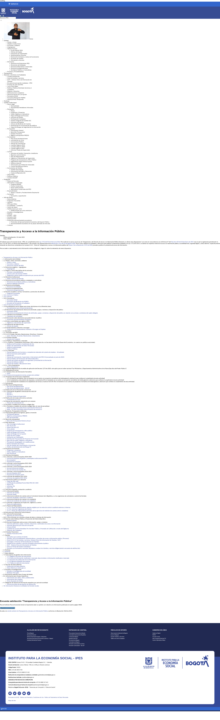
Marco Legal (11, 104)
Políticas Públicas (12, 349)
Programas (7, 179)
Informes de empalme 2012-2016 (17, 478)
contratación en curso (17, 140)
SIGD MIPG (11, 174)
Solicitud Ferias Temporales (15, 99)
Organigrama (11, 47)
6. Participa (6, 551)
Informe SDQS (11, 527)
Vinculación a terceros (17, 60)
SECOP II (10, 394)
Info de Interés (8, 197)
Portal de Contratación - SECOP (76, 645)
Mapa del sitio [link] (12, 700)
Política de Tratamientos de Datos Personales (20, 345)
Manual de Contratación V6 (15, 403)
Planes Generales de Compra (15, 443)
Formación (10, 194)
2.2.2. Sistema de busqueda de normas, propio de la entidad (21, 375)
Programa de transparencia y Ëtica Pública (23, 160)
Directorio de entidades (14, 287)
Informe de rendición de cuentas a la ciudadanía (21, 501)
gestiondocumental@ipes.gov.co (46, 675)
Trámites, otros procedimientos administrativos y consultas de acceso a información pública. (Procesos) (38, 538)
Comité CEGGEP (12, 178)
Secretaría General (31, 635)
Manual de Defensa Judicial (15, 362)
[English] (4, 16)
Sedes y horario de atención (15, 278)
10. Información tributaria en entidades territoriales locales (21, 586)
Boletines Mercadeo (13, 573)
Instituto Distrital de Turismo (34, 640)
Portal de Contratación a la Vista (76, 643)
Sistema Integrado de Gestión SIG (21, 120)
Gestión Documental (17, 169)
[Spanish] (1, 16)
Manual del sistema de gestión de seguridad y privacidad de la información (29, 360)
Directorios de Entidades (18, 65)
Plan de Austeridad (12, 417)
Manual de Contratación (18, 143)
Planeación (10, 109)
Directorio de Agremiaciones (19, 68)
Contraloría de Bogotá (74, 642)
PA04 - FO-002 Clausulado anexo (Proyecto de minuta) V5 (24, 409)
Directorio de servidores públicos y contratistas (21, 282)
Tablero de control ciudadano (118, 638)
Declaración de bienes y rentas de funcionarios (25, 57)
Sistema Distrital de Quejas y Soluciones (36, 636)
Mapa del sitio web (12, 481)
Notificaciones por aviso (14, 209)
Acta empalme (11, 460)
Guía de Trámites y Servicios (117, 636)
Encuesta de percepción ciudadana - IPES (19, 83)
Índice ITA (10, 488)
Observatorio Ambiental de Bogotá (119, 633)
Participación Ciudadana (18, 119)
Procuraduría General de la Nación (77, 633)
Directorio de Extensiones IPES (20, 63)
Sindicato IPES (11, 218)
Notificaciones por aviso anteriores (21, 210)
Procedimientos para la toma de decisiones (20, 308)
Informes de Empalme (17, 122)
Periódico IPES (11, 217)
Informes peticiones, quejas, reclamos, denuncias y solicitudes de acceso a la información (33, 523)
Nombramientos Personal (18, 55)
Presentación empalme (14, 461)
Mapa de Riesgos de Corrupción (16, 434)
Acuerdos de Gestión (17, 58)
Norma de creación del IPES (15, 265)
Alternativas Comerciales (14, 182)
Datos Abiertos (11, 199)
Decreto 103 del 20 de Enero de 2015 (182, 242)
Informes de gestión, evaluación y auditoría (20, 497)
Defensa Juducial (16, 163)
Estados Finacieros (16, 133)
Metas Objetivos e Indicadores (20, 114)
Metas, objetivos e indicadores (16, 452)
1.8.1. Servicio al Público (10, 295)
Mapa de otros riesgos (13, 435)
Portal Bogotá (30, 633)
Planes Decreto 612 (13, 427)
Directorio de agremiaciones (15, 290)
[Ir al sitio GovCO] (4, 709)
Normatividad (15, 106)
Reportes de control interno (15, 515)
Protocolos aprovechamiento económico (19, 220)
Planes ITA (10, 484)
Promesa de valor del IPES (15, 84)
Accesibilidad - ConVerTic (15, 205)
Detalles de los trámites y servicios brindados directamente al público (27, 543)
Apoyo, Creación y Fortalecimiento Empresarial (25, 192)
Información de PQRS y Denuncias (21, 171)
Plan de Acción (11, 425)
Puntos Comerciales (17, 186)
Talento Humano (12, 48)
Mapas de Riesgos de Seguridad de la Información (26, 127)
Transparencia (8, 73)
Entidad (6, 40)
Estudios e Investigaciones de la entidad (19, 571)
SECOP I (9, 393)
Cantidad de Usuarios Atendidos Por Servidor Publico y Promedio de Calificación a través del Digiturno (38, 528)
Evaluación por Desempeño (19, 53)
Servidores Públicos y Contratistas (21, 70)
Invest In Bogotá (115, 635)
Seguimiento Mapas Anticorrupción (21, 161)
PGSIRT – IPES (11, 215)
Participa (6, 101)
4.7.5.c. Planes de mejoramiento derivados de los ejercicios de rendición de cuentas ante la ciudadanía (37, 510)
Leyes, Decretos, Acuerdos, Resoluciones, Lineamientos (23, 336)
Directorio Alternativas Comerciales (21, 66)
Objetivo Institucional (13, 44)
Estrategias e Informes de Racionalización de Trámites (23, 541)
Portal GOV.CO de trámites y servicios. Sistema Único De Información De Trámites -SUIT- (34, 540)
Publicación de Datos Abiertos (16, 566)
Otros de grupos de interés (15, 581)
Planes (13, 111)
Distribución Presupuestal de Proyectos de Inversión (22, 439)
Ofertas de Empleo (16, 52)
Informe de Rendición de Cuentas (21, 124)
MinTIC (154, 635)
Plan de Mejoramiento (17, 156)
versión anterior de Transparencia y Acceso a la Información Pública (27, 611)
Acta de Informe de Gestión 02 (16, 470)
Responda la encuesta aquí (7, 608)
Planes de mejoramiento (14, 504)
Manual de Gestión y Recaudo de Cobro (19, 363)
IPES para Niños (12, 204)
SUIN (8, 373)
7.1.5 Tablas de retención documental (18, 563)
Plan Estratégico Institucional (16, 424)
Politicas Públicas (12, 176)
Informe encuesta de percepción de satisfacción (21, 584)
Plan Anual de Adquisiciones (19, 138)
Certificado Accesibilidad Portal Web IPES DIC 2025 (22, 483)
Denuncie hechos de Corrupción (17, 94)
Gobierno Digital (156, 633)
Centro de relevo (12, 207)
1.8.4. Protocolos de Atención (12, 305)
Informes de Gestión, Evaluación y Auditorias (24, 153)
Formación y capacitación (18, 196)
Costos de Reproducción (18, 173)
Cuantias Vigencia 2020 (18, 147)
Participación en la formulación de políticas (24, 125)
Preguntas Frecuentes (13, 200)
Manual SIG (10, 355)
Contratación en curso (13, 399)
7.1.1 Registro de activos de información (19, 556)
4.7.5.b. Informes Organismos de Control (19, 509)
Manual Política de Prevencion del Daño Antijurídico (22, 358)
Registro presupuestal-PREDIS (20, 135)
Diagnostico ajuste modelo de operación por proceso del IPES (25, 275)
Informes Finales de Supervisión (20, 150)
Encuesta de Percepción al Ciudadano (18, 303)
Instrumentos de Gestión (14, 168)
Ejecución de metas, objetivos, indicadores (19, 440)
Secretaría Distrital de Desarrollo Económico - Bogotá (40, 638)
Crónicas (10, 225)
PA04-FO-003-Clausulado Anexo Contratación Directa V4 (24, 407)
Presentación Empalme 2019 (15, 474)
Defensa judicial (11, 520)
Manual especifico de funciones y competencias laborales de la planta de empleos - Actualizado (35, 352)
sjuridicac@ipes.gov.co (28, 677)
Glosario (9, 202)
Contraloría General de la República (77, 635)
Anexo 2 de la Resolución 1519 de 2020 (80, 245)
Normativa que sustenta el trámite (17, 537)
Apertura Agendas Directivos (15, 283)
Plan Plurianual (11, 453)
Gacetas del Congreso (13, 339)
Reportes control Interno (18, 155)
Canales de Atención (13, 76)
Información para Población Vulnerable (22, 164)
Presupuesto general (13, 414)
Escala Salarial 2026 (17, 50)
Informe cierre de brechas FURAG (17, 273)
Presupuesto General (17, 130)
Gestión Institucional (10, 102)
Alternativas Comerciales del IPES (21, 189)
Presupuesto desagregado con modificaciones (20, 442)
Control (9, 151)
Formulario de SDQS (13, 697)
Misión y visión (11, 262)
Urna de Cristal (156, 636)
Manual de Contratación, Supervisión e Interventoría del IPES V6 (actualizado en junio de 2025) (35, 357)
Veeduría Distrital (73, 638)
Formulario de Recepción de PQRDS (18, 301)
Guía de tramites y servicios (15, 78)
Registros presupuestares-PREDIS (17, 416)
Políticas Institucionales (14, 347)
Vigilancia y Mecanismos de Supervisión (23, 158)
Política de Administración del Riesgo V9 (19, 447)
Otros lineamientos (12, 367)
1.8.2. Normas (7, 296)
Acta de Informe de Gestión (15, 468)
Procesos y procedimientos (15, 272)
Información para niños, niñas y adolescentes (20, 577)
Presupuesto (11, 129)
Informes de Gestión (17, 117)
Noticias (9, 214)
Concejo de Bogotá (73, 636)
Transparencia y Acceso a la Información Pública (17, 257)
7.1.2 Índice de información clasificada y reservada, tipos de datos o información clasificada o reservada (38, 558)
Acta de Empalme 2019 (14, 473)
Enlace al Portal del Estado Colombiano (19, 546)
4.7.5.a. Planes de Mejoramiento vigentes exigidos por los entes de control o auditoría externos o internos (38, 507)
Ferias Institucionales (17, 187)
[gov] (13, 4)
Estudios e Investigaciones (15, 212)
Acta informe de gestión (14, 465)
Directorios (10, 62)
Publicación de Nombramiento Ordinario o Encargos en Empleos (26, 329)
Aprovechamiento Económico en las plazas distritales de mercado (30, 223)
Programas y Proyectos (18, 112)
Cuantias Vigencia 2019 (18, 145)
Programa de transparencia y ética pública (19, 430)
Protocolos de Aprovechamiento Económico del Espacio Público (30, 222)
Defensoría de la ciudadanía (15, 93)
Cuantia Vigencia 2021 (17, 148)
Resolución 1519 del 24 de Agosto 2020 (63, 243)
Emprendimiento (12, 191)
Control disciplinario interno (19, 166)
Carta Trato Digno (12, 86)
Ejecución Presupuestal (18, 132)
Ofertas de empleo (12, 326)
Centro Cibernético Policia (158, 640)
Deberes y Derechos (13, 91)
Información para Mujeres (15, 579)
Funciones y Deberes (13, 45)
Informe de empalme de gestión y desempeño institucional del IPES (27, 458)
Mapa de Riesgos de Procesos (20, 115)
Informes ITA (11, 486)
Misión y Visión (11, 42)
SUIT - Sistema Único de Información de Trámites (22, 545)
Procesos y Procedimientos (15, 71)
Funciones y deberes (13, 264)
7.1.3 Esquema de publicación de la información (21, 559)
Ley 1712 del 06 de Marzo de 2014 (49, 242)
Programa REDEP (16, 184)
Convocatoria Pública (17, 142)
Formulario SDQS (12, 96)
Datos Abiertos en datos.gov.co (16, 568)
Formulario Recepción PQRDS (16, 97)
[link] (21, 687)
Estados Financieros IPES (14, 533)
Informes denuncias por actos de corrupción (20, 525)
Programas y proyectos (14, 450)
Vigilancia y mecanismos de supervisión (19, 322)
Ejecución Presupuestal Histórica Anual (19, 421)
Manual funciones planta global (16, 354)
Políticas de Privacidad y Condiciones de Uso (20, 344)
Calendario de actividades (14, 316)
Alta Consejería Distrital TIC (159, 638)
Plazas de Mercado (13, 181)
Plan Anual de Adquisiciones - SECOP (18, 388)
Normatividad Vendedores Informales (22, 107)
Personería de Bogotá (74, 640)
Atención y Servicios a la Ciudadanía (15, 75)
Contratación (11, 137)
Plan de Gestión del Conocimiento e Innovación (21, 445)
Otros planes (11, 429)
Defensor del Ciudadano (14, 530)
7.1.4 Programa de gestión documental (18, 561)
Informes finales (11, 494)
